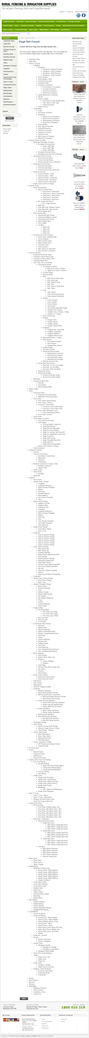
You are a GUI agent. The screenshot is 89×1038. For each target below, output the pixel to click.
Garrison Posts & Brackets (47, 182)
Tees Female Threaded (46, 521)
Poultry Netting (38, 906)
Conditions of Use (39, 992)
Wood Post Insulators (50, 93)
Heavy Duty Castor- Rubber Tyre (49, 929)
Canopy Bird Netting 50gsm (52, 768)
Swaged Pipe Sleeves (54, 345)
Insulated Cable (43, 83)
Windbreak (41, 787)
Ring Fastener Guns (45, 243)
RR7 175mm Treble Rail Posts (57, 844)
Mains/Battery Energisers (51, 120)
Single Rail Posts (48, 823)
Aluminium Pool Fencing (41, 164)
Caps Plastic (51, 292)
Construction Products (79, 52)
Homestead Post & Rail (46, 821)
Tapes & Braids (43, 99)
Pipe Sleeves (47, 339)
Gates (17, 25)
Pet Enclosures (49, 25)
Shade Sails (37, 963)
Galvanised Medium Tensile (47, 217)
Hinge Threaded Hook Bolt (51, 440)
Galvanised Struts (44, 371)
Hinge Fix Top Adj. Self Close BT (54, 432)
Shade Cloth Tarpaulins (46, 791)
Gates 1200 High (48, 146)
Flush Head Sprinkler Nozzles (48, 693)
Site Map (5, 133)
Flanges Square (52, 324)
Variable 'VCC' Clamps (54, 310)
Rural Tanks (37, 860)
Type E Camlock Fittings (46, 543)
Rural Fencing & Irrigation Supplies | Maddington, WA (25, 1036)
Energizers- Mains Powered (52, 71)
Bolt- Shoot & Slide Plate (55, 286)
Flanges (45, 318)
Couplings (41, 483)
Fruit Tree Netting (39, 762)
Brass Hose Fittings (44, 580)
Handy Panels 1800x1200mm (48, 870)
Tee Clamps (51, 306)
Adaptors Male (43, 505)
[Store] (44, 1006)
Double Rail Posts (49, 831)
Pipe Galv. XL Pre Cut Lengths (53, 365)
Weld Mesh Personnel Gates (47, 397)
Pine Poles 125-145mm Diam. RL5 (49, 811)
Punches (41, 671)
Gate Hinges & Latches (41, 418)
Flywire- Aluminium (44, 939)
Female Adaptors (43, 493)
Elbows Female (43, 592)
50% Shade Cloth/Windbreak (52, 789)
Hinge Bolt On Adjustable (51, 428)
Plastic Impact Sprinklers (51, 712)
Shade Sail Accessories (46, 967)
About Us (62, 11)
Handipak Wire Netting (40, 910)
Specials (32, 982)
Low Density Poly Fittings (42, 623)
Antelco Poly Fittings (40, 527)
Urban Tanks (37, 862)
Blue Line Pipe (43, 618)
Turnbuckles (42, 462)
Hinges (35, 955)
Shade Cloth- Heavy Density (47, 783)
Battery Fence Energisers (51, 116)
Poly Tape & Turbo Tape (51, 103)
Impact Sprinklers (44, 708)
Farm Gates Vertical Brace (47, 401)
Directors (41, 625)
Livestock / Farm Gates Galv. (53, 408)
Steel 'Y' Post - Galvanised (42, 797)
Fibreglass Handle (44, 945)
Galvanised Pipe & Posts (46, 363)
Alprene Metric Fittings (41, 481)
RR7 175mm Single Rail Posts (57, 829)
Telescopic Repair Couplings (47, 570)
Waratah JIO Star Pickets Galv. (44, 799)
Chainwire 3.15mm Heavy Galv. (44, 259)
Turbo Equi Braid (48, 105)
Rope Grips (42, 458)
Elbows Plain (42, 627)
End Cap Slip (42, 556)
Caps (44, 290)
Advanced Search (10, 121)
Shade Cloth (37, 775)
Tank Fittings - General (45, 730)
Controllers (37, 576)
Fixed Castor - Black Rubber (47, 917)
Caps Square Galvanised (55, 296)
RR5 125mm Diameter (50, 850)
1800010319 (83, 11)
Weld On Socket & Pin (50, 361)
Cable (40, 111)
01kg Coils (46, 227)
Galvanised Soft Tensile (46, 219)
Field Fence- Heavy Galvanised (53, 193)
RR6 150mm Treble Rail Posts (57, 842)
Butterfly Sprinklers (44, 691)
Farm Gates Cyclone (45, 414)
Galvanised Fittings (44, 264)
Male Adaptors (43, 495)
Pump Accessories (39, 758)
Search (5, 111)
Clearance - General (40, 935)
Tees (39, 499)
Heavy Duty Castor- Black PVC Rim (50, 927)
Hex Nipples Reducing (45, 598)
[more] (81, 81)
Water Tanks (33, 30)
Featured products (47, 1021)
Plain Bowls (42, 975)
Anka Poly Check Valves (46, 677)
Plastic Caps (37, 470)
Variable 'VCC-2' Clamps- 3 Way (58, 312)
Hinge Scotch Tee (44, 957)
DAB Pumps (37, 756)
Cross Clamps (52, 302)
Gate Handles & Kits (45, 79)
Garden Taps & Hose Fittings (43, 578)
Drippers (41, 659)
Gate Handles (42, 124)
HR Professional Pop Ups (51, 698)
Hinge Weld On (48, 442)
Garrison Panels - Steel (46, 174)
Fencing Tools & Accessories (43, 235)
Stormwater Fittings (40, 722)
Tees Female (42, 606)
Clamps (45, 298)
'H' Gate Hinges (48, 272)
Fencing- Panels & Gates (46, 21)
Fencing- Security (74, 21)
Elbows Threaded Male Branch (48, 633)
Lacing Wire (42, 385)
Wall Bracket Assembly (55, 359)
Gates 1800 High (48, 150)
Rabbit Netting (38, 904)
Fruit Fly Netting (43, 771)
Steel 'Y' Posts (8, 30)
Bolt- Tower (51, 288)
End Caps (41, 491)
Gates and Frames (78, 73)
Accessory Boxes (39, 914)
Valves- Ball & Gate (40, 732)
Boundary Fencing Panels (46, 152)
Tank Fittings (37, 724)
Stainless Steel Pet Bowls (42, 969)
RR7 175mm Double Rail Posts (57, 837)
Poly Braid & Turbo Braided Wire (54, 101)
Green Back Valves (44, 529)
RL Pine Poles (38, 805)
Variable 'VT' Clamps (54, 314)
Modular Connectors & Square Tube (45, 464)
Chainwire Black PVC (40, 260)
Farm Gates (37, 399)
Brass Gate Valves (44, 736)
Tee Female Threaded (45, 497)
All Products (45, 1028)
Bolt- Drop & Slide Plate (55, 278)
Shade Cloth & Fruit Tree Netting (73, 25)
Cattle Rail (20, 21)
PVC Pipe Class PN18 (50, 616)
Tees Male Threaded (45, 523)
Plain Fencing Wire (39, 213)
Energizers (41, 67)
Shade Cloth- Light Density (47, 779)
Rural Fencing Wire (39, 187)
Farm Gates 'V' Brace (45, 403)
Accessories (37, 479)
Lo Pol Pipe (42, 622)
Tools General (42, 247)
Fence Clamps (52, 304)
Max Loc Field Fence (45, 189)
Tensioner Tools (43, 245)
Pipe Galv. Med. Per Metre (52, 369)
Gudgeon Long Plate (54, 331)
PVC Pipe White (43, 610)
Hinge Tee (41, 961)
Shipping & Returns (39, 988)
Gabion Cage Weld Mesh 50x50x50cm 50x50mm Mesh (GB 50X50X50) (79, 97)
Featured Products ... (9, 105)
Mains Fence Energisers (51, 118)
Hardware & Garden (27, 25)
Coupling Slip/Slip (44, 552)
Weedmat (36, 476)
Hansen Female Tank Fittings (48, 726)
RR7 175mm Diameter (50, 854)
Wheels (40, 933)
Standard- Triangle (44, 965)
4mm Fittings (42, 655)
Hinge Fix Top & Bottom (51, 430)
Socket (40, 602)
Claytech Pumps (39, 754)
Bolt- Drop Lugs (52, 280)
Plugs (40, 600)
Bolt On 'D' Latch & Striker (56, 268)
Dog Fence (37, 890)
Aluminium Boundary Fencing (43, 142)
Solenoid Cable (43, 746)
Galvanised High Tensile (46, 215)
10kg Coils (46, 233)
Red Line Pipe (43, 620)
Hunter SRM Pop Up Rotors (52, 706)
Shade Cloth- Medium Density (48, 781)
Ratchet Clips (42, 641)
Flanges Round (52, 322)
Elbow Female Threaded (46, 487)
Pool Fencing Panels (45, 168)
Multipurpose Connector (55, 353)
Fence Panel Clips (49, 316)
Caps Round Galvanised (55, 294)
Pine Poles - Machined (41, 819)
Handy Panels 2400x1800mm (48, 874)
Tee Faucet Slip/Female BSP (48, 566)
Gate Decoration (38, 448)
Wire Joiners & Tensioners (47, 249)
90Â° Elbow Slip (43, 550)
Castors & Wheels (39, 915)
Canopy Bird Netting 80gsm (52, 769)
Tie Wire (41, 225)
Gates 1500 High (48, 148)
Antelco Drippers (48, 661)
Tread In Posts (43, 107)
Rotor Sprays (42, 673)
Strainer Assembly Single (51, 375)
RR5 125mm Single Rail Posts (57, 825)
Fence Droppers (43, 239)
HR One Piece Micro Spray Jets (49, 667)
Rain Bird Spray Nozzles (51, 720)
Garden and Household (79, 71)
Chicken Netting (38, 902)
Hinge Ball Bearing (49, 426)
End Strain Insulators (45, 113)
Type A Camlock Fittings (46, 535)
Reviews (32, 984)
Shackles (41, 460)
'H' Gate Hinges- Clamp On (52, 424)
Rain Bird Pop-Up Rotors (51, 718)
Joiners (40, 637)
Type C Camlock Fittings (46, 539)
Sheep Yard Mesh (44, 880)
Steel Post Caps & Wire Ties (43, 801)
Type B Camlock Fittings (46, 537)
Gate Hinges (42, 422)
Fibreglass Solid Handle (46, 951)
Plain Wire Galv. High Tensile (48, 209)
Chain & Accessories (40, 454)
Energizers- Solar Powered (52, 75)
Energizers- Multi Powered (51, 73)
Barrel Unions (42, 586)
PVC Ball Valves (43, 740)
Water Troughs (38, 864)
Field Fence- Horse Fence (51, 195)
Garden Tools (37, 943)
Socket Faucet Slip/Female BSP (49, 564)
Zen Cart (50, 1036)
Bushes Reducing (44, 588)
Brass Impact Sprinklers (51, 710)
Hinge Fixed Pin (48, 436)
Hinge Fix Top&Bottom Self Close (54, 434)
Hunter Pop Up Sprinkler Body (53, 704)
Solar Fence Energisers (51, 122)
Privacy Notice (7, 129)
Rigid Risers (37, 685)
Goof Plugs (42, 665)
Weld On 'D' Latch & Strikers (57, 270)
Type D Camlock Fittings (46, 541)
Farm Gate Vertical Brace (51, 412)
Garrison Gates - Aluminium (47, 180)
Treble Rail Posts (48, 839)
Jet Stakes (41, 669)
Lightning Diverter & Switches (48, 95)
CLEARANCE (65, 30)
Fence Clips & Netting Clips (47, 237)
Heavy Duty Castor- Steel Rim (48, 931)
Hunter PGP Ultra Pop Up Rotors (54, 702)
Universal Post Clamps (55, 355)
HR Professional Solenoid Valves (49, 744)
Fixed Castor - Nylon (45, 923)
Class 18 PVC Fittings (40, 547)
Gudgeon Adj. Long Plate (55, 330)
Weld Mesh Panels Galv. (41, 868)
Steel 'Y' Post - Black (40, 795)
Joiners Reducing (44, 639)
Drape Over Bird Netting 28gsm (53, 766)
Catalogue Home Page (79, 77)
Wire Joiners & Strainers (46, 136)
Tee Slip (41, 568)
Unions (40, 572)
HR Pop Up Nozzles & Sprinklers (49, 695)
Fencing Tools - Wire (78, 60)
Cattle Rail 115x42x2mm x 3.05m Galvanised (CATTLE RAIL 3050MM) (79, 118)
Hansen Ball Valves (44, 738)
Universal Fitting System (51, 351)
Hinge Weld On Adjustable (51, 444)
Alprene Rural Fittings (40, 501)
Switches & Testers (44, 132)
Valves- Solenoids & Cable (42, 742)
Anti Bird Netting (43, 764)
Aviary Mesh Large (39, 886)
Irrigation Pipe (38, 608)
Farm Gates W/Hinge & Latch (48, 410)
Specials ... (7, 99)
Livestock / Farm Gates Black (53, 406)
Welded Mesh (44, 30)
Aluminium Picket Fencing (42, 156)
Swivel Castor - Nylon (45, 925)
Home (22, 38)
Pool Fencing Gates (44, 166)
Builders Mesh (38, 888)
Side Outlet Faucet (44, 562)
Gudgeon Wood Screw (54, 335)
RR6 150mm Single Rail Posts (57, 827)
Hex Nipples (42, 596)
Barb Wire (41, 205)
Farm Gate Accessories (46, 420)
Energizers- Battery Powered (52, 69)
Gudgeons (46, 328)
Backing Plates (48, 274)
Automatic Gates (8, 21)
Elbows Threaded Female (46, 631)
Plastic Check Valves (40, 675)
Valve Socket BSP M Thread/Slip (49, 574)
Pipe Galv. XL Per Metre (51, 367)
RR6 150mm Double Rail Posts (57, 835)
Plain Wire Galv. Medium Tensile (49, 207)
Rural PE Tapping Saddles (42, 687)
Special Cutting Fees (50, 856)
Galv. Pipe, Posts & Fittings (42, 262)
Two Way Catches (49, 349)
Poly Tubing (37, 683)
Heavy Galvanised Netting (42, 908)
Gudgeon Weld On (53, 333)
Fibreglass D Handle (49, 947)
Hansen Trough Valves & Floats (48, 728)
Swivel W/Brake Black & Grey (48, 921)
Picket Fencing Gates (45, 158)
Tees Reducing (43, 525)
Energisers (41, 114)
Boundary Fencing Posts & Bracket (50, 154)
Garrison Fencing (39, 172)
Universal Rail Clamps (54, 357)
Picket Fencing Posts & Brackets (49, 162)
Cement (36, 452)
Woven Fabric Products (79, 58)
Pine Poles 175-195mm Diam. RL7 (49, 815)
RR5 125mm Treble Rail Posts (57, 841)
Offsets (40, 97)
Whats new (45, 1026)
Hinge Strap (42, 959)
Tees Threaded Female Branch (48, 649)
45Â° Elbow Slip (43, 549)
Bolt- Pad (50, 284)
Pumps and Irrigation (78, 75)
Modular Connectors (45, 466)
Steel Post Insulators (50, 91)
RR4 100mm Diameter (50, 848)
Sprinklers (36, 689)
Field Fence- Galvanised (51, 191)
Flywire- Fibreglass (44, 941)
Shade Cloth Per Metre (45, 777)
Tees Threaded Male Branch (47, 651)
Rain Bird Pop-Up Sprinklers (47, 716)
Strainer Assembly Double (51, 377)
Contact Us (70, 11)
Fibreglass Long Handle (51, 949)
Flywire (35, 937)
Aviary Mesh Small (39, 882)
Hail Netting (42, 773)
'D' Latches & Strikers (50, 266)
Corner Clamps (52, 300)
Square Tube (42, 468)
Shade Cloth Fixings (45, 785)
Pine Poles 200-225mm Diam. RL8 (49, 817)
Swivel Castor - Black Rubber (48, 919)
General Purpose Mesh (41, 894)
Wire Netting (55, 30)
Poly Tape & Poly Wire (45, 126)
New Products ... (8, 102)
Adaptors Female (44, 503)
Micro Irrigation (38, 653)
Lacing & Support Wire (41, 381)
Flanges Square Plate (54, 326)
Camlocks (36, 533)
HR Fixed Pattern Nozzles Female (54, 696)
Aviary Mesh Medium (40, 884)
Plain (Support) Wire (45, 387)
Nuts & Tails (42, 531)
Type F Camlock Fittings (46, 545)
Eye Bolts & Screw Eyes (46, 456)
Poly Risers (37, 681)
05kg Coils (46, 231)
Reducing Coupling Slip (46, 560)
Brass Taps (42, 582)
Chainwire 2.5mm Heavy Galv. (43, 257)
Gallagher (36, 65)
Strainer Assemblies (45, 373)
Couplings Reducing (44, 485)
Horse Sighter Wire (44, 211)
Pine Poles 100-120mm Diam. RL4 (49, 809)
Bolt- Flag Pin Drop (53, 282)
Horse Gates (37, 416)
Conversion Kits (43, 507)
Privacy (63, 1021)
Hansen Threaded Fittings (42, 584)
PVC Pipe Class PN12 (50, 614)
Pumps (58, 25)
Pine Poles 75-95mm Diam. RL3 (49, 807)
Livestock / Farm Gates (46, 404)
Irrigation (39, 25)
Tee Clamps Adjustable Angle (57, 308)
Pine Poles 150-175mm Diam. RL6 (49, 813)
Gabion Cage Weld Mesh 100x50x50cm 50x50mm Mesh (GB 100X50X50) (79, 138)
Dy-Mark (41, 474)
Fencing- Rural (61, 21)
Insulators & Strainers (45, 85)
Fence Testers (43, 77)
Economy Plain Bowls (45, 971)
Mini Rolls (36, 896)
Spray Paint (37, 472)
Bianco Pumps (38, 752)
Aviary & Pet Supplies (79, 48)
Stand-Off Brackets (44, 128)
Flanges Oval (51, 320)
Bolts (44, 276)
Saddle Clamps (48, 347)
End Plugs (41, 635)
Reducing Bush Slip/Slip (46, 558)
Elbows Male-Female (45, 594)
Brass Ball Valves (44, 734)
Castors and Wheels (78, 50)
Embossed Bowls (44, 973)
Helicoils (41, 383)
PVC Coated (42, 223)
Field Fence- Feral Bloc (50, 197)
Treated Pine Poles (21, 30)
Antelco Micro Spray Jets (46, 657)
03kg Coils (46, 229)
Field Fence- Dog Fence (51, 199)
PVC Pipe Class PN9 (50, 612)
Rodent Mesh (37, 898)
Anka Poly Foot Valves (46, 679)
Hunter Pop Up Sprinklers (46, 700)
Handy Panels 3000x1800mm (48, 878)
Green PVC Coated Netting (42, 953)
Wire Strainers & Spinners (47, 251)
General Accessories (45, 81)
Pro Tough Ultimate (49, 203)
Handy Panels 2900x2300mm (48, 876)
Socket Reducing (44, 604)
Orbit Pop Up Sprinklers (46, 714)
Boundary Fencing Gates (46, 144)
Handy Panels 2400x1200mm (48, 872)
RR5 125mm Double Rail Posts (57, 833)
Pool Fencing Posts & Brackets (48, 170)
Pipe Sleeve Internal (54, 341)
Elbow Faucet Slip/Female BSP (48, 554)
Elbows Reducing (44, 629)
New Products (33, 980)
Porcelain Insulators (49, 89)
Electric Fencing (30, 21)
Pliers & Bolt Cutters (45, 241)
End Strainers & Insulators (51, 87)
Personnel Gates (39, 393)
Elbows (40, 489)
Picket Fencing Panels (45, 160)
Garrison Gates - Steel (45, 176)
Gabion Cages (8, 25)
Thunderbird (37, 109)
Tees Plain (41, 645)
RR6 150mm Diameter (50, 852)
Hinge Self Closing (49, 438)
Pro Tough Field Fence (45, 201)
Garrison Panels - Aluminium (47, 178)
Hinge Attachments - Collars (52, 337)
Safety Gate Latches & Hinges (43, 184)
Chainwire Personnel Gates (42, 255)
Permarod (41, 846)
